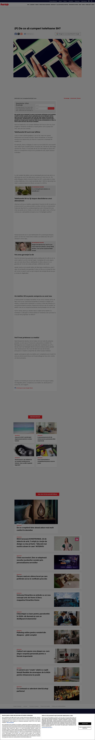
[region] (47, 727)
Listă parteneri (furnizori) (47, 727)
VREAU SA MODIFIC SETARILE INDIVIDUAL (85, 728)
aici (18, 732)
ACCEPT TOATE (85, 723)
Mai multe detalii (10, 722)
